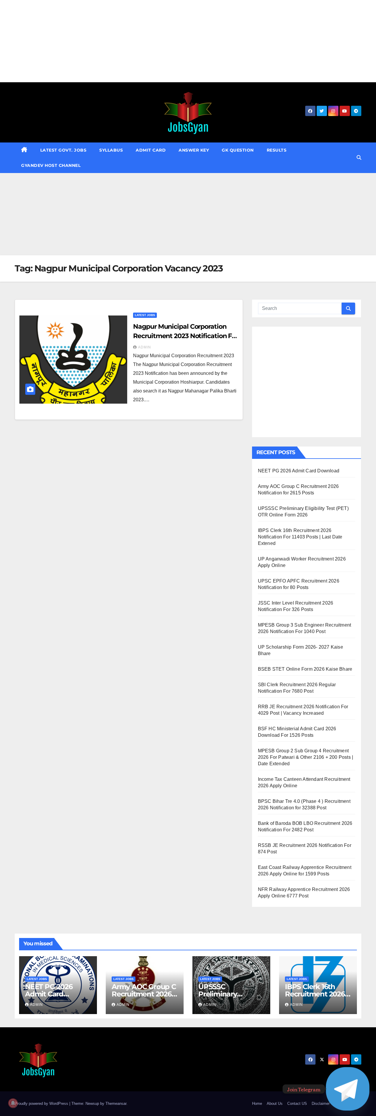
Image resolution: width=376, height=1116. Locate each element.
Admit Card (151, 150)
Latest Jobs (145, 315)
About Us (275, 1103)
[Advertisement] (176, 41)
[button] (359, 157)
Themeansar (115, 1103)
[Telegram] (347, 1089)
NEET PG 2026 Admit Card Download (298, 470)
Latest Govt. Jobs (63, 150)
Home (257, 1103)
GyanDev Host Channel (50, 165)
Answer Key (194, 150)
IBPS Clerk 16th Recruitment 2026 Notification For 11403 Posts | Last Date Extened (300, 537)
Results (277, 150)
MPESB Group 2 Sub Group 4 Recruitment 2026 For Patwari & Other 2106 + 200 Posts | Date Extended (305, 757)
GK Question (238, 150)
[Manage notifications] (13, 1103)
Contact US (297, 1103)
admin (144, 347)
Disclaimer (321, 1103)
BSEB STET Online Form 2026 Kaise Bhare (305, 669)
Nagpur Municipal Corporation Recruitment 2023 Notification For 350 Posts (185, 336)
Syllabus (111, 150)
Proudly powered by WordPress (42, 1103)
